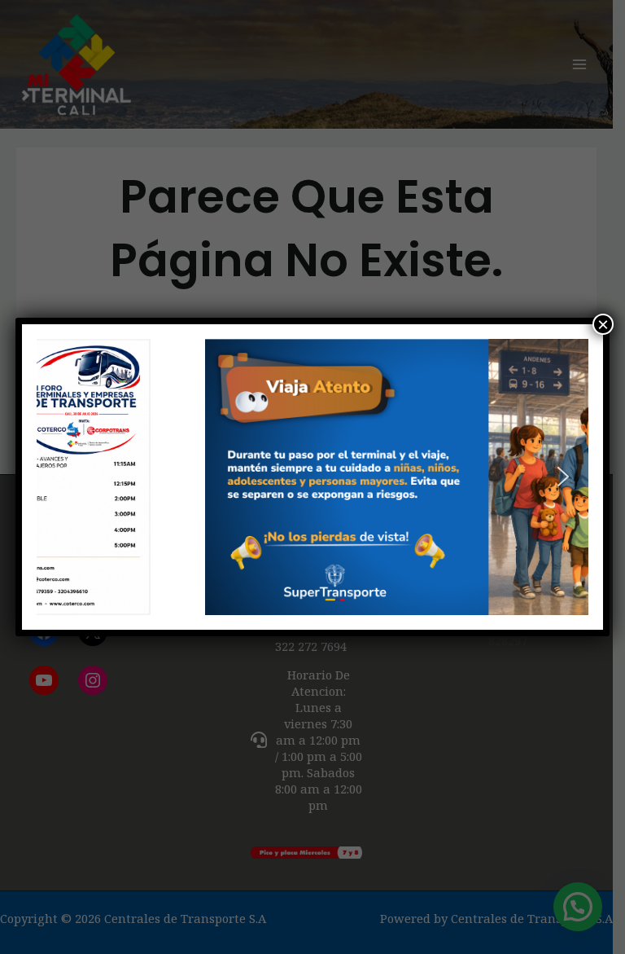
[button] (62, 477)
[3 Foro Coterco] (312, 477)
